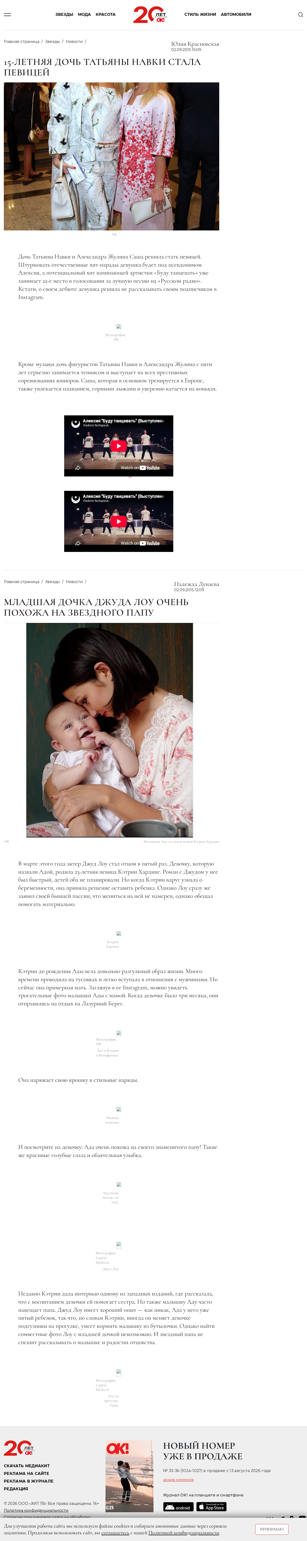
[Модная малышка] (118, 1109)
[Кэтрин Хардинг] (119, 933)
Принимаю (272, 1529)
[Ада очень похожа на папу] (119, 1184)
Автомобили (236, 15)
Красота (106, 15)
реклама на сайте (26, 1473)
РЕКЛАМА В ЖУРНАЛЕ (28, 1481)
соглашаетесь (115, 1533)
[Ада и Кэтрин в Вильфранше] (119, 1033)
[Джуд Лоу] (119, 1245)
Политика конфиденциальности (36, 1510)
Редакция (16, 1489)
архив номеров (178, 1480)
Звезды (64, 15)
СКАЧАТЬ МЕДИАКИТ (27, 1466)
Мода (84, 15)
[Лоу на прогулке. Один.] (119, 1372)
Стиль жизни (200, 15)
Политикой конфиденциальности (183, 1533)
